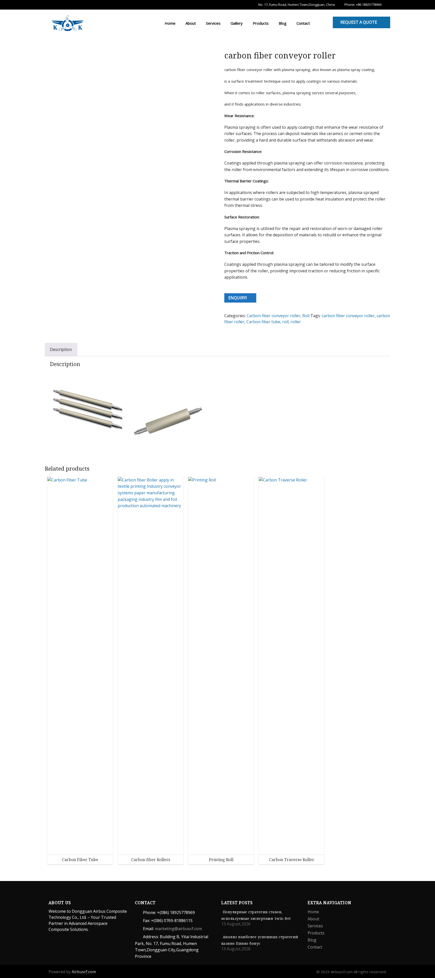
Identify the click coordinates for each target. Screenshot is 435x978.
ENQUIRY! (237, 298)
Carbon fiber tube (263, 321)
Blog (282, 23)
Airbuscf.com (84, 971)
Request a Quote (358, 22)
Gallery (236, 23)
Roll (305, 315)
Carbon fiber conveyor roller (273, 315)
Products (260, 23)
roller (296, 321)
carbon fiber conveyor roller (348, 315)
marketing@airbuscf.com (178, 928)
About (190, 23)
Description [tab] (61, 349)
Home (169, 23)
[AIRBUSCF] (67, 22)
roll (285, 321)
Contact (303, 23)
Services (213, 23)
